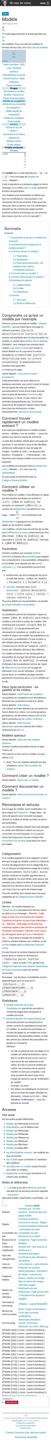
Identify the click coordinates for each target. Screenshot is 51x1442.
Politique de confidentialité (25, 1423)
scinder (5, 944)
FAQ (22, 64)
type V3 (20, 729)
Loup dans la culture (19, 347)
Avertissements (25, 1428)
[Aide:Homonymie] (3, 33)
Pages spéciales (39, 1239)
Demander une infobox (14, 134)
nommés (10, 586)
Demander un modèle (14, 91)
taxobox (10, 726)
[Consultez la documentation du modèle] (25, 160)
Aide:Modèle (11, 1402)
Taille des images (26, 1284)
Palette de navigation (14, 101)
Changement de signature (31, 1295)
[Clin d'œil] (17, 514)
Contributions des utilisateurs (32, 1257)
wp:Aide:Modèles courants (19, 1152)
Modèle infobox (14, 141)
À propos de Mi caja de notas (25, 1425)
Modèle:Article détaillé (36, 341)
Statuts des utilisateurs (29, 1319)
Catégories (23, 1239)
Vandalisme (24, 1260)
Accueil (22, 1322)
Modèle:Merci (19, 508)
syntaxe (6, 501)
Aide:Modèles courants (14, 74)
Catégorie (7, 1398)
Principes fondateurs (28, 1218)
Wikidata (14, 150)
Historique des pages (28, 1253)
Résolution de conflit (28, 1326)
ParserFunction (10, 78)
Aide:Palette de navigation (30, 694)
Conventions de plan (28, 1222)
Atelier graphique (26, 1270)
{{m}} (11, 757)
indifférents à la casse (17, 532)
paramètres (30, 556)
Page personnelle (40, 1291)
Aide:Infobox (23, 705)
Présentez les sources (29, 1267)
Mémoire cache (35, 1187)
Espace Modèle (13, 85)
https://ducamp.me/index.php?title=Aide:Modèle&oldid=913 (23, 1395)
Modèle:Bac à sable (16, 1173)
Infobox (14, 124)
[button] (5, 225)
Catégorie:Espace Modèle (14, 480)
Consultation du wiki (28, 1232)
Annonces (32, 1322)
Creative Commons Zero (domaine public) (26, 1432)
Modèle (7, 94)
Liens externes (41, 1264)
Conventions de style (29, 1229)
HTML (29, 962)
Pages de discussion (36, 1309)
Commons (32, 394)
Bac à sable (12, 1159)
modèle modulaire (33, 718)
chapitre (20, 604)
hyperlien (22, 812)
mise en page (30, 187)
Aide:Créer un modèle (28, 779)
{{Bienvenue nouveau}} (16, 667)
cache (24, 216)
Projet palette (14, 121)
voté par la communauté (29, 411)
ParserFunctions (10, 909)
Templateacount (14, 1008)
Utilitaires (22, 1303)
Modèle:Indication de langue (20, 1004)
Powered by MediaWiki (26, 1437)
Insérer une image (35, 1277)
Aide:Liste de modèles (37, 47)
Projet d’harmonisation (14, 98)
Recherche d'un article (29, 1236)
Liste (9, 67)
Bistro (21, 1309)
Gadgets (22, 1298)
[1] (40, 215)
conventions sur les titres (14, 840)
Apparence (18, 94)
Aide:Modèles (13, 1127)
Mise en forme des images (31, 1281)
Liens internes (25, 1264)
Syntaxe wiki (24, 1246)
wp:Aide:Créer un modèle (18, 1166)
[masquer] (30, 1205)
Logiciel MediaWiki (38, 1303)
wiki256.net (39, 1018)
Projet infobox (14, 144)
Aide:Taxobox (24, 722)
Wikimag (44, 1326)
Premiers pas (24, 1208)
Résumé (43, 1225)
